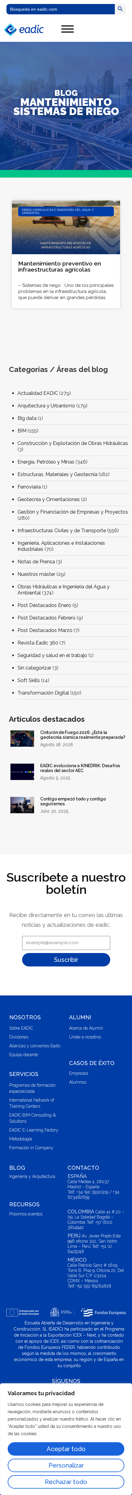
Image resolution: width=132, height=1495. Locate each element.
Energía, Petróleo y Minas (45, 462)
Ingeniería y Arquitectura (32, 1176)
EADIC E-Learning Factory (33, 1130)
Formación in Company (31, 1147)
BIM (21, 431)
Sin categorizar (34, 668)
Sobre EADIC (21, 1028)
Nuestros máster (36, 574)
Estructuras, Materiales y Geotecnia (57, 474)
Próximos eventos (25, 1214)
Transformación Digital (43, 693)
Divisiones (18, 1037)
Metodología (20, 1138)
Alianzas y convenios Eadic (34, 1045)
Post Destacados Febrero (46, 618)
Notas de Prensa (36, 562)
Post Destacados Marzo (44, 630)
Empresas (78, 1073)
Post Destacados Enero (44, 605)
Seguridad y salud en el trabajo (52, 655)
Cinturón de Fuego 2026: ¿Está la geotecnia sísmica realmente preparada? (82, 735)
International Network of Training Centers (31, 1103)
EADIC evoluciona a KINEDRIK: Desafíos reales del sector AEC (80, 768)
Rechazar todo (66, 1482)
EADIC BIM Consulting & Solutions (32, 1118)
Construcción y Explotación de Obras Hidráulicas (72, 443)
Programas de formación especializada (32, 1088)
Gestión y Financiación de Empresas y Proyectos (72, 512)
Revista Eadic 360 (37, 643)
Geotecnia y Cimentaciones (48, 499)
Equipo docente (23, 1054)
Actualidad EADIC (37, 393)
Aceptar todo (66, 1449)
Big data (27, 418)
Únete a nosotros (85, 1037)
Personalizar (66, 1465)
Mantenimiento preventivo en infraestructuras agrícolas (59, 266)
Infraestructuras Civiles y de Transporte (61, 530)
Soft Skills (28, 680)
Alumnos (77, 1082)
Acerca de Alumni (86, 1028)
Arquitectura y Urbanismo (46, 406)
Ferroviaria (29, 487)
